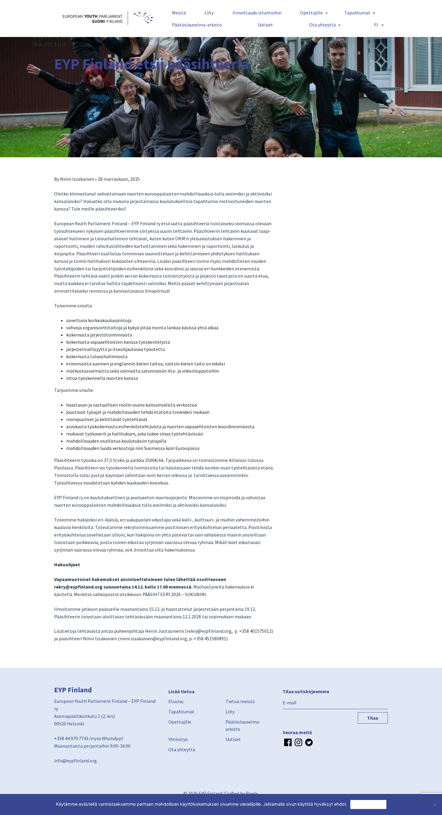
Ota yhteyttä (322, 25)
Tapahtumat (357, 13)
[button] (377, 25)
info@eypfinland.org (75, 761)
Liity (208, 13)
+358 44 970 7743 (71, 738)
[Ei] (434, 804)
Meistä (179, 13)
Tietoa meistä (240, 701)
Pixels (252, 793)
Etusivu (175, 701)
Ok (368, 804)
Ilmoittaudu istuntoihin (256, 13)
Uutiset (265, 25)
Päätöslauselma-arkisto (197, 25)
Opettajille (311, 13)
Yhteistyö (178, 739)
